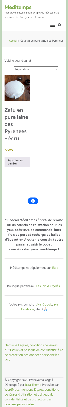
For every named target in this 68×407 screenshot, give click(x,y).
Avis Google (44, 304)
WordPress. (13, 389)
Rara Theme (33, 384)
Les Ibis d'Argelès (48, 286)
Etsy (55, 268)
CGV (7, 360)
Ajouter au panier (15, 162)
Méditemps (18, 7)
